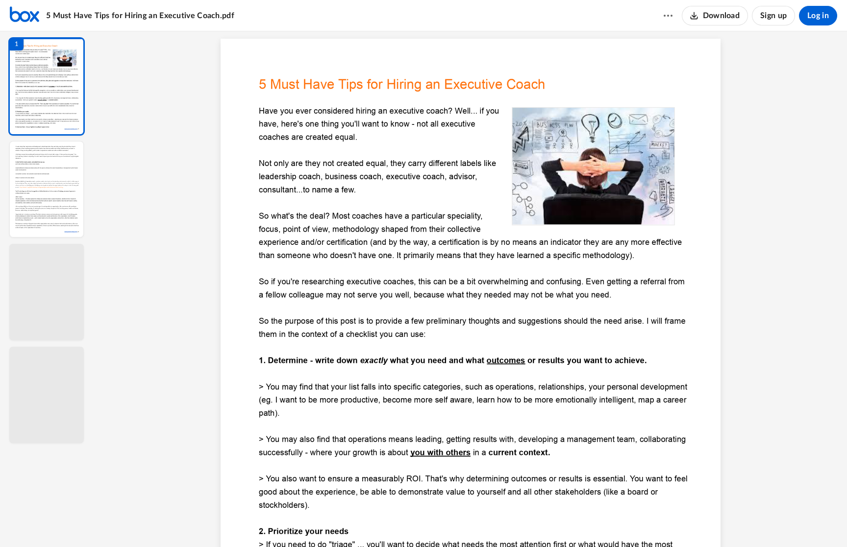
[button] (46, 86)
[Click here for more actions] (668, 15)
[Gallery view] (543, 523)
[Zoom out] (471, 523)
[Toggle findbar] (398, 523)
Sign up (773, 16)
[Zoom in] (505, 523)
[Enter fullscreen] (561, 523)
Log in (818, 16)
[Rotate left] (524, 523)
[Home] (24, 15)
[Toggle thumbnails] (380, 523)
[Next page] (451, 523)
